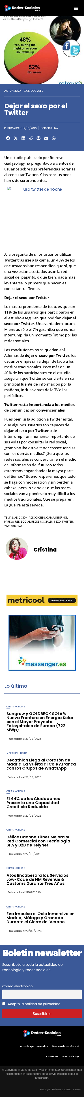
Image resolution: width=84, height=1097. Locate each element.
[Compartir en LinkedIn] (23, 138)
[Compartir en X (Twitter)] (15, 138)
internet (61, 517)
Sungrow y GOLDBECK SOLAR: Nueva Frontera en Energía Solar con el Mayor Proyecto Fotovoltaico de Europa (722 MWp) (39, 722)
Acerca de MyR (71, 1056)
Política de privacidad (61, 1089)
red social (22, 521)
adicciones (37, 517)
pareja (9, 521)
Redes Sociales (32, 91)
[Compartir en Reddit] (31, 138)
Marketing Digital (17, 753)
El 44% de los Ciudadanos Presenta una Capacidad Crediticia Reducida (33, 802)
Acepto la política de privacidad (33, 1004)
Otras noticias (15, 706)
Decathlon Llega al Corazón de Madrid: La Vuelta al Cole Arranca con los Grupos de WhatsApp (41, 764)
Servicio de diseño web (66, 1046)
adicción (21, 517)
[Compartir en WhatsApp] (54, 138)
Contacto (52, 1056)
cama (50, 517)
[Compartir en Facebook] (8, 138)
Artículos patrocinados (34, 1046)
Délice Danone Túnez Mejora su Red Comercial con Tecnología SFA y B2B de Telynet (38, 841)
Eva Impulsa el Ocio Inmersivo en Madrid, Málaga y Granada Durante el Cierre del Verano (40, 918)
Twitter (67, 521)
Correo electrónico (17, 986)
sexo (57, 521)
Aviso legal (45, 1089)
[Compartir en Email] (46, 138)
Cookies (77, 1089)
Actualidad (12, 91)
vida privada (13, 526)
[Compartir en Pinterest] (38, 138)
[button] (76, 8)
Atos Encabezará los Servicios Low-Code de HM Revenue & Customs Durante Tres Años (37, 879)
